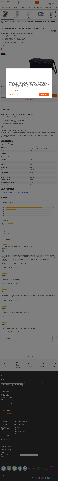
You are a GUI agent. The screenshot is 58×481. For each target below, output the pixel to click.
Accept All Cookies (44, 94)
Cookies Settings (13, 94)
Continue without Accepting (44, 76)
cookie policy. (15, 90)
